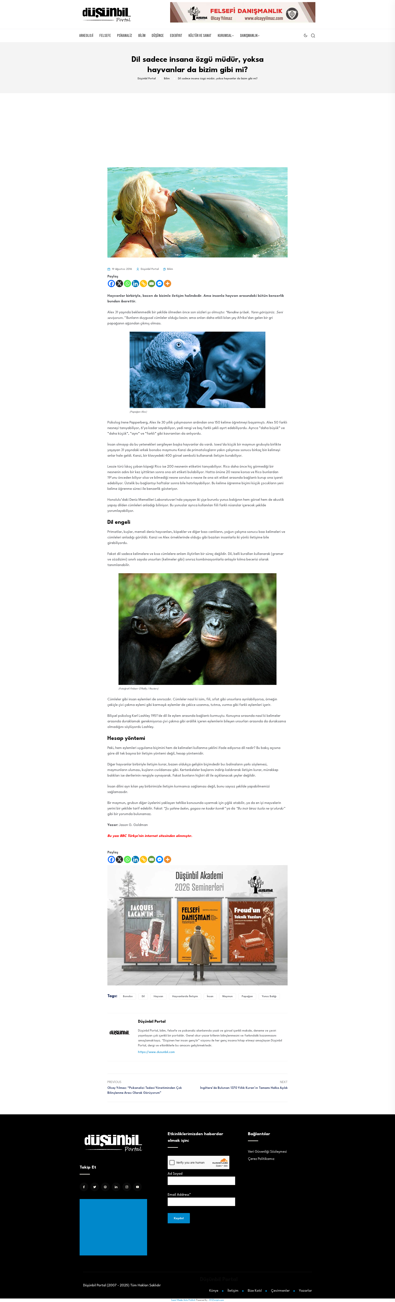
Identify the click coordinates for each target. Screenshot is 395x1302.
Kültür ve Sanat (199, 35)
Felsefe (105, 35)
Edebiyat (176, 35)
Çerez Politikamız (261, 1159)
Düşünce (158, 35)
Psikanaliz (124, 35)
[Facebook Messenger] (159, 283)
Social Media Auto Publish (183, 1300)
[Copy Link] (143, 283)
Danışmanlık (249, 35)
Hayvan (158, 996)
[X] (119, 283)
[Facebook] (111, 283)
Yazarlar (305, 1291)
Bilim (141, 35)
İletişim (233, 1291)
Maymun (227, 996)
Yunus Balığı (269, 996)
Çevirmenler (280, 1291)
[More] (167, 283)
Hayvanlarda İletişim (185, 996)
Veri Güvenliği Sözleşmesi (267, 1151)
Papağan (247, 996)
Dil (143, 996)
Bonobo (128, 996)
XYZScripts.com (216, 1300)
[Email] (151, 283)
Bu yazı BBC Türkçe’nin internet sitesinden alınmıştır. (149, 836)
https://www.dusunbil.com (156, 1052)
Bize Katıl (255, 1291)
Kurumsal (225, 35)
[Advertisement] (197, 124)
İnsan (210, 996)
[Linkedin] (135, 283)
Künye (213, 1291)
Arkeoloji (86, 35)
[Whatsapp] (127, 283)
